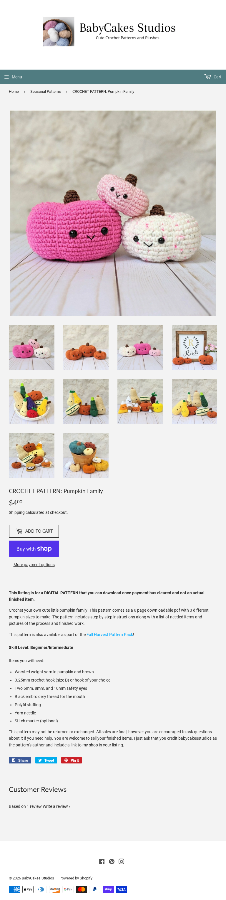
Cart (217, 77)
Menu (17, 77)
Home (14, 91)
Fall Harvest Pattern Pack (110, 634)
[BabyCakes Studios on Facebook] (102, 862)
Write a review (55, 806)
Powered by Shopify (75, 878)
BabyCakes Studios (38, 878)
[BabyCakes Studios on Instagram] (121, 862)
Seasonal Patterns (45, 91)
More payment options (34, 564)
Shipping (17, 512)
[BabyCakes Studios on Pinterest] (112, 862)
